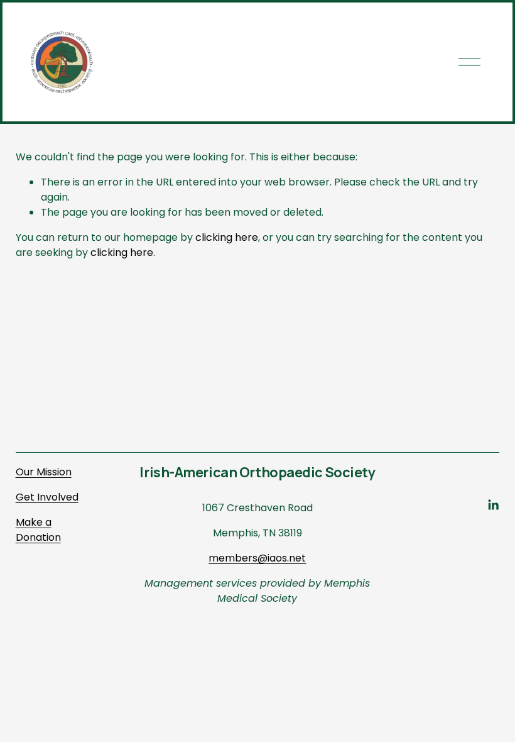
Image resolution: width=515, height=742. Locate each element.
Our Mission (44, 472)
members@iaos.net (257, 558)
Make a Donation (38, 530)
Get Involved (47, 497)
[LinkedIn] (493, 505)
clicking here (226, 237)
